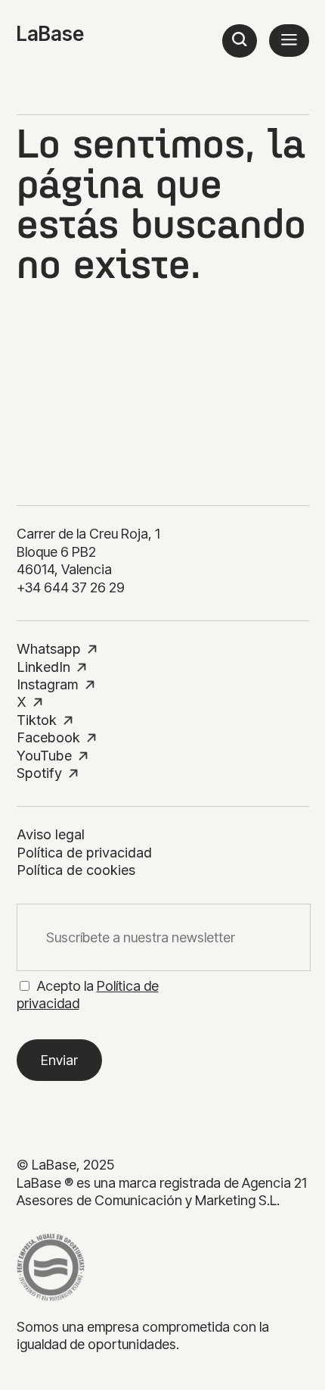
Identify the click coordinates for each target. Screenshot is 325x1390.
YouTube (44, 756)
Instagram (48, 684)
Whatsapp (49, 649)
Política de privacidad (84, 853)
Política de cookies (76, 870)
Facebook (48, 737)
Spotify (39, 773)
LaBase (50, 33)
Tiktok (37, 720)
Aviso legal (51, 834)
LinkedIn (43, 667)
